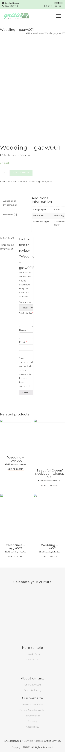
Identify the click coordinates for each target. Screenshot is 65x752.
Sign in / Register (53, 5)
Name (23, 330)
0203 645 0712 (11, 5)
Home (31, 33)
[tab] (12, 203)
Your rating (25, 302)
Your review (26, 312)
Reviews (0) (10, 214)
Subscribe (9, 607)
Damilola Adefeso (33, 740)
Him (49, 181)
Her (44, 181)
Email (23, 342)
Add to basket (21, 173)
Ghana (39, 33)
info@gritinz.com (12, 3)
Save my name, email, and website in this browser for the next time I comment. (26, 372)
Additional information (10, 203)
